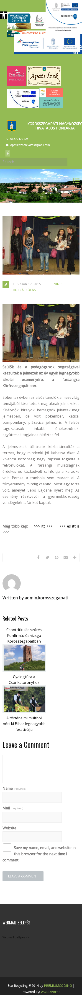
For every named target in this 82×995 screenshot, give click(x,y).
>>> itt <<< (43, 526)
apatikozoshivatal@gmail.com (30, 145)
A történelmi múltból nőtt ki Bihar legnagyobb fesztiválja (24, 723)
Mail (13, 808)
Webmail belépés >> (16, 937)
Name (14, 788)
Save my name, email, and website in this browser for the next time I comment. (39, 854)
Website (9, 827)
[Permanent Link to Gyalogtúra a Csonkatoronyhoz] (24, 670)
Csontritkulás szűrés (24, 629)
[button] (3, 15)
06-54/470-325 (19, 139)
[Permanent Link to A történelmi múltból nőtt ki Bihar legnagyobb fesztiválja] (24, 711)
